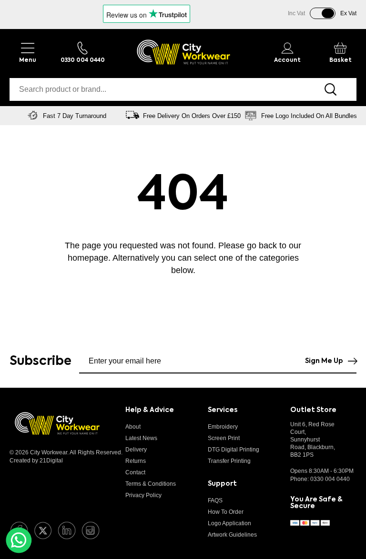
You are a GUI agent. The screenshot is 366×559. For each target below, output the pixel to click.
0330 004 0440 (330, 479)
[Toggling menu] (27, 52)
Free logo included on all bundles (309, 115)
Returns (135, 461)
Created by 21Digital (36, 460)
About (133, 426)
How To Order (226, 512)
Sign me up (324, 361)
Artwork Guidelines (232, 534)
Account (287, 60)
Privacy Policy (143, 495)
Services (222, 410)
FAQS (215, 500)
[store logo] (183, 52)
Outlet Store (313, 410)
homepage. (89, 258)
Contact (135, 472)
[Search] (330, 89)
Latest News (141, 438)
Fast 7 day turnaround (74, 115)
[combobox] (157, 89)
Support (222, 484)
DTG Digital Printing (233, 449)
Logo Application (229, 523)
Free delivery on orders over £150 (192, 115)
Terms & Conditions (150, 484)
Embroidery (223, 426)
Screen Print (224, 438)
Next (354, 115)
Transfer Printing (229, 461)
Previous (12, 115)
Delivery (136, 449)
